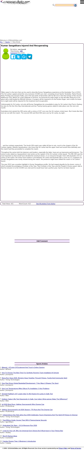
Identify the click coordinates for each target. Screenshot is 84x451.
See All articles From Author (45, 204)
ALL (1, 42)
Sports (7, 42)
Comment (13, 53)
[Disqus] (42, 272)
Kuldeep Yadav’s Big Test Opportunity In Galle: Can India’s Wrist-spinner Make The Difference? (35, 399)
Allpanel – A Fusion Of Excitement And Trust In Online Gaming (23, 367)
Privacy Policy (63, 448)
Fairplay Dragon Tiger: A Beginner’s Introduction (19, 441)
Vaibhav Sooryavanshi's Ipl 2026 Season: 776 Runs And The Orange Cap (27, 409)
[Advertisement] (42, 23)
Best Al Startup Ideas (10, 436)
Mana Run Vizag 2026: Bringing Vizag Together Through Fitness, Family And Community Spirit (34, 378)
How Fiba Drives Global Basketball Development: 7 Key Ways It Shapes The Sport (30, 383)
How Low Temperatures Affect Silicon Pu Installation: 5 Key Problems (25, 388)
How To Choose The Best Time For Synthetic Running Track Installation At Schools (30, 373)
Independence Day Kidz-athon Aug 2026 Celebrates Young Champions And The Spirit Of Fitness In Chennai (40, 415)
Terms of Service (76, 448)
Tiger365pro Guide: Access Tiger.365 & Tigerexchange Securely (25, 420)
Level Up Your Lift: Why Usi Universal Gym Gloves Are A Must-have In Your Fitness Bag (33, 431)
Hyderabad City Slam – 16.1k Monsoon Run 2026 (20, 425)
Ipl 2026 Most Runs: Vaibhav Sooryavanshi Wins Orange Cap (23, 404)
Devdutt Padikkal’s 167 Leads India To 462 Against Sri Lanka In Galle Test (27, 394)
